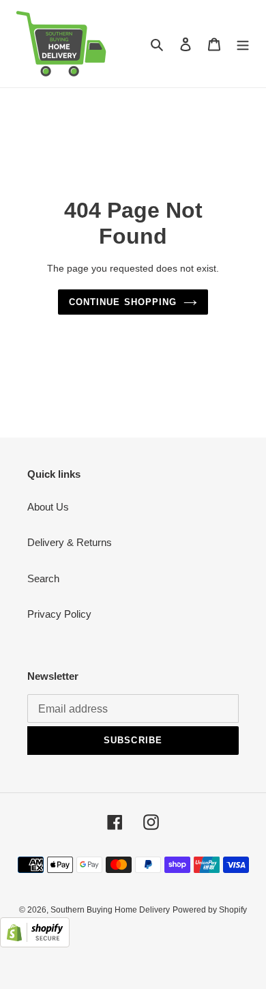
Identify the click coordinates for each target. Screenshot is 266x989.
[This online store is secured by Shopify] (35, 943)
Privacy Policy (59, 614)
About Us (48, 507)
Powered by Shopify (210, 910)
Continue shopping (123, 302)
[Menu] (242, 44)
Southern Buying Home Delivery (110, 910)
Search (43, 578)
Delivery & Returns (69, 542)
